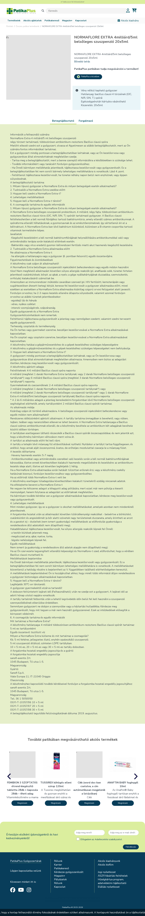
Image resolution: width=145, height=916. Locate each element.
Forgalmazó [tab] (86, 121)
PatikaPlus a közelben (89, 76)
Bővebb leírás (82, 61)
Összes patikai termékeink (27, 26)
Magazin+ (67, 20)
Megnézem (22, 803)
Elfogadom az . (101, 839)
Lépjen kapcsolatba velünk (25, 870)
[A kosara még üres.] (134, 10)
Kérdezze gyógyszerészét (68, 872)
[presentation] (9, 776)
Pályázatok (60, 879)
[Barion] (72, 899)
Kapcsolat (81, 20)
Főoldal (9, 26)
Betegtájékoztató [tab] (63, 121)
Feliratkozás (131, 847)
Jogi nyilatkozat (107, 872)
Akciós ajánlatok (32, 20)
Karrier (58, 864)
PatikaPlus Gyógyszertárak (25, 861)
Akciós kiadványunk (109, 861)
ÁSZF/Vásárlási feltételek (113, 875)
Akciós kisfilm (105, 864)
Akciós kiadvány (129, 20)
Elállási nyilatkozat (109, 886)
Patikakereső (52, 20)
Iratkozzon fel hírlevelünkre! (73, 2)
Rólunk (58, 861)
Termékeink (13, 20)
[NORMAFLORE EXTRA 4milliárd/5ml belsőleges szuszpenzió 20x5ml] (38, 67)
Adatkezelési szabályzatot (108, 839)
